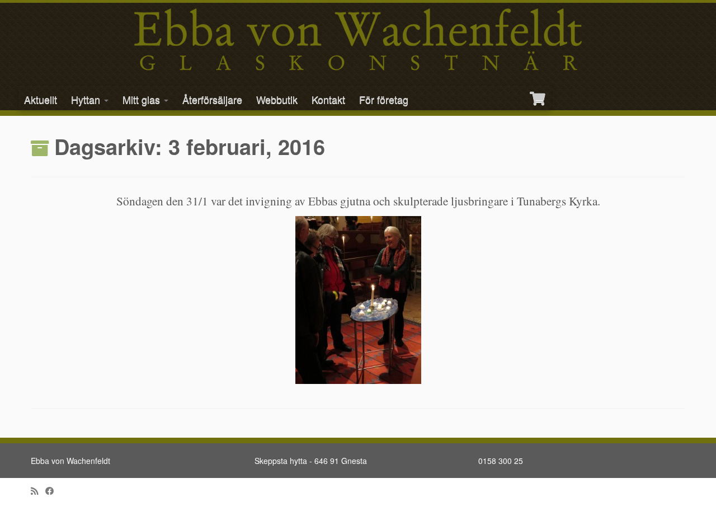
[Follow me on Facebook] (53, 490)
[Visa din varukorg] (539, 94)
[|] (358, 39)
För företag (383, 99)
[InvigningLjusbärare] (358, 300)
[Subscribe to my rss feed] (38, 490)
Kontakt (328, 99)
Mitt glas (143, 99)
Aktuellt (40, 99)
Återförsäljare (212, 99)
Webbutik (277, 99)
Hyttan (87, 99)
